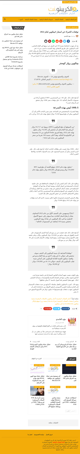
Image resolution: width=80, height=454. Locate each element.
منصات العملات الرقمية (31, 19)
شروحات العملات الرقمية (46, 19)
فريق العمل (49, 434)
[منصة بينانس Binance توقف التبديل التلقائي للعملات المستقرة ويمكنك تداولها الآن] (53, 391)
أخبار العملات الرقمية (71, 19)
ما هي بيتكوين (59, 304)
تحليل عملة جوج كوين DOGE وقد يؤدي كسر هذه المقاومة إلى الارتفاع (12, 50)
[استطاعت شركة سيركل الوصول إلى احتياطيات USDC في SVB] (69, 391)
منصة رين (44, 301)
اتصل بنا (30, 434)
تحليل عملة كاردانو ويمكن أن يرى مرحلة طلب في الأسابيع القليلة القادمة (65, 347)
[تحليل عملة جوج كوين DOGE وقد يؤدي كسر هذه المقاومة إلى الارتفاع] (37, 369)
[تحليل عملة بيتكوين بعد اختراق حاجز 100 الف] (69, 369)
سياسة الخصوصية (39, 434)
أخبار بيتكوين (51, 299)
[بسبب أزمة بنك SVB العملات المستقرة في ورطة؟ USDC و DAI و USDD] (37, 391)
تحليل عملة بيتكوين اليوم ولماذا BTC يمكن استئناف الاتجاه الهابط (40, 347)
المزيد (21, 19)
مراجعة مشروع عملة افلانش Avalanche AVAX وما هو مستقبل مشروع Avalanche (13, 59)
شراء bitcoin (52, 301)
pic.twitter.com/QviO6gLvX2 (61, 79)
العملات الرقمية (59, 19)
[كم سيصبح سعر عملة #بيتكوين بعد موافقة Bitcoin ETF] (53, 369)
